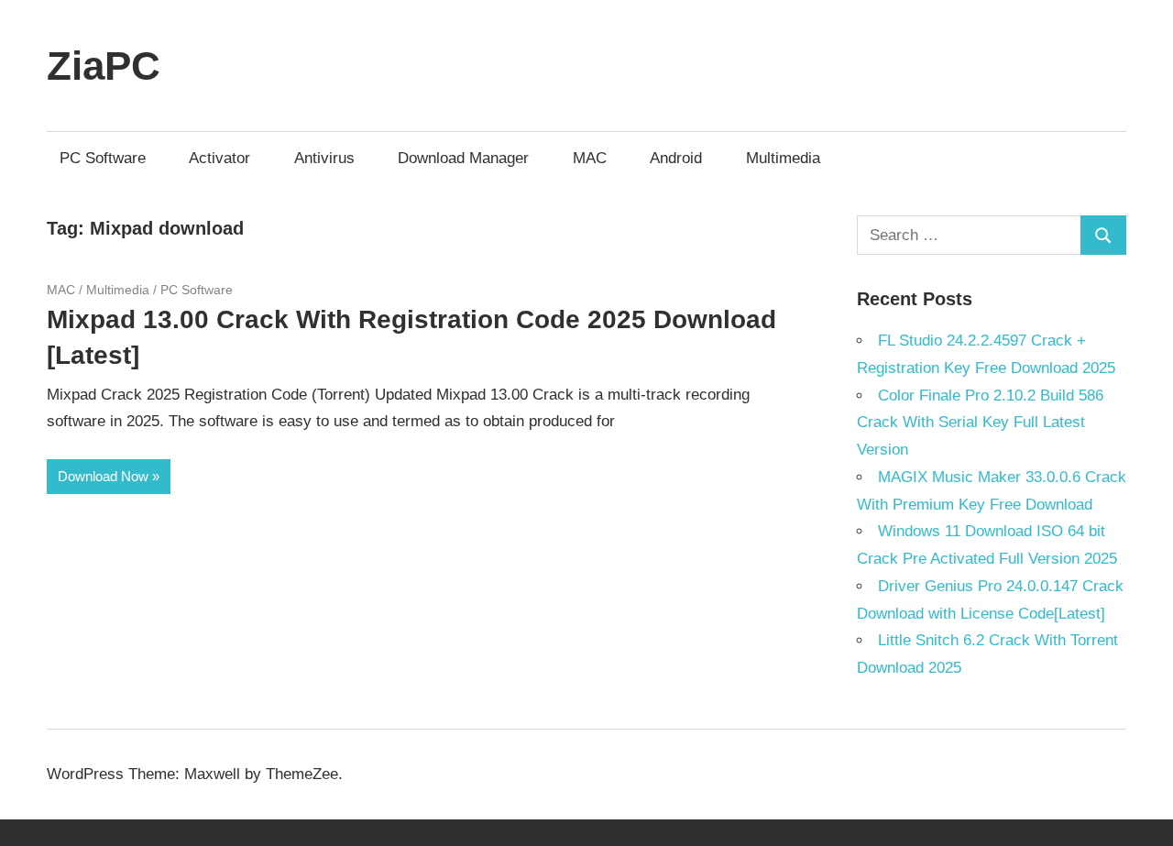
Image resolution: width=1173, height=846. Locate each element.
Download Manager (463, 158)
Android (676, 158)
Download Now (103, 476)
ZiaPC (103, 65)
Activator (219, 158)
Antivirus (324, 158)
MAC (590, 158)
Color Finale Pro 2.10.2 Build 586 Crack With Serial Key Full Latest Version (980, 423)
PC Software (103, 158)
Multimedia (783, 158)
